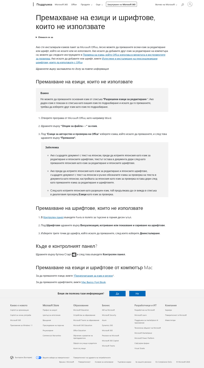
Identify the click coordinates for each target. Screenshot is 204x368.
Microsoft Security (109, 315)
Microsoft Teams (108, 346)
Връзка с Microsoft (66, 362)
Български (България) (23, 357)
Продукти (85, 4)
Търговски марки (124, 362)
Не (137, 293)
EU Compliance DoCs (164, 362)
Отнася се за (45, 37)
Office (74, 4)
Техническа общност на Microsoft (148, 328)
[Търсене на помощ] (182, 4)
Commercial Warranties (52, 335)
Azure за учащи (79, 348)
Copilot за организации (19, 310)
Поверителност (84, 362)
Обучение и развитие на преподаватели (83, 336)
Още (98, 4)
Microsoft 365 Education (82, 325)
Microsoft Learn (141, 315)
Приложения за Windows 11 (21, 325)
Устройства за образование (84, 315)
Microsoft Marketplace (143, 333)
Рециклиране (48, 330)
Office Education (79, 330)
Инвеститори (170, 320)
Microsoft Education (81, 310)
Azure (104, 320)
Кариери (168, 310)
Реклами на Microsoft (110, 335)
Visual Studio (140, 348)
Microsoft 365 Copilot (110, 340)
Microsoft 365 (61, 4)
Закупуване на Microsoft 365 (121, 4)
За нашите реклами (143, 362)
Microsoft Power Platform (144, 338)
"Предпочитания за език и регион (93, 275)
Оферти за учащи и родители (85, 343)
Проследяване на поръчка (53, 325)
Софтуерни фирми (142, 343)
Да (117, 293)
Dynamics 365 (107, 325)
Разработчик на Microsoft (145, 310)
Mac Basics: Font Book (93, 282)
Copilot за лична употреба (20, 315)
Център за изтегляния (51, 315)
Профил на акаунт (50, 310)
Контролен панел (53, 217)
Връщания (47, 320)
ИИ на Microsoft (108, 310)
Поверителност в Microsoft (176, 315)
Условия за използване (104, 362)
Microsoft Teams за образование (86, 320)
